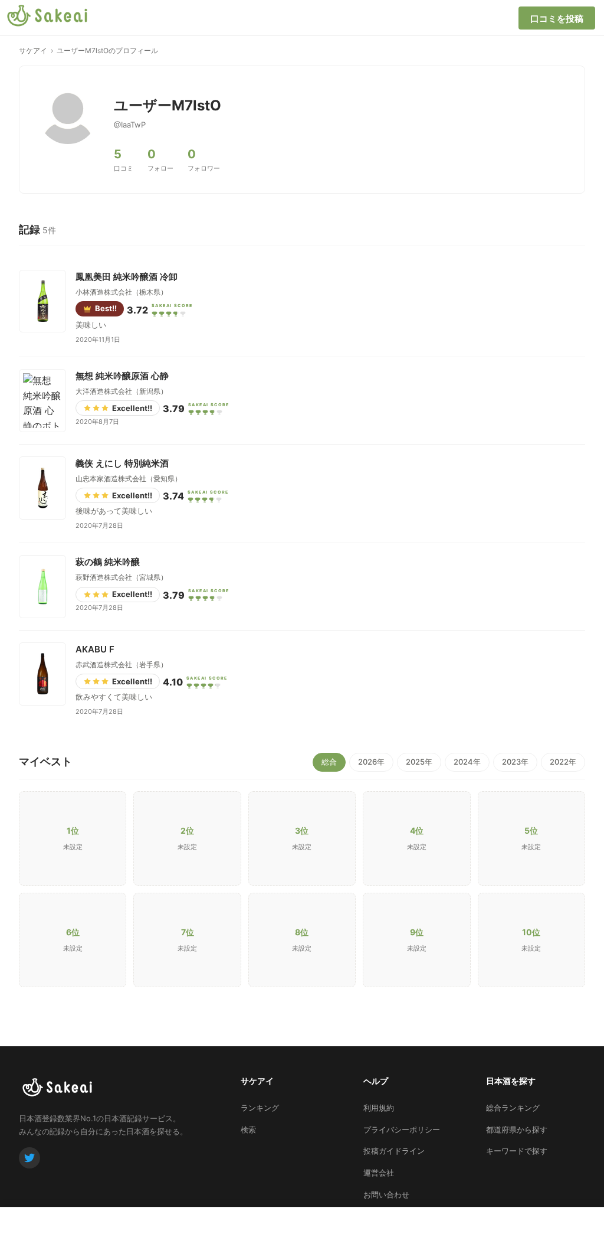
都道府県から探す (516, 1129)
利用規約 (378, 1107)
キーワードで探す (516, 1150)
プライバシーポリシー (401, 1129)
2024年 (467, 761)
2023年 (515, 761)
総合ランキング (513, 1107)
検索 (248, 1129)
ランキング (260, 1107)
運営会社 (378, 1172)
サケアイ (33, 50)
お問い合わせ (386, 1194)
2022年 (563, 761)
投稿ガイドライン (394, 1150)
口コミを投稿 (556, 18)
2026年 (371, 761)
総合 (329, 761)
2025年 (419, 761)
